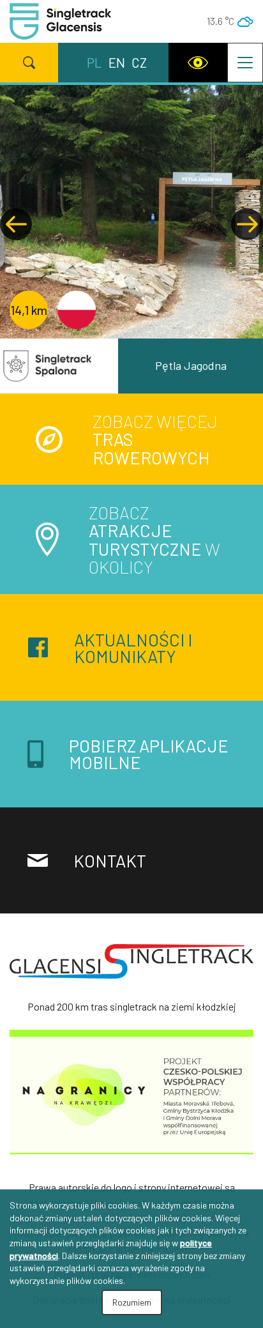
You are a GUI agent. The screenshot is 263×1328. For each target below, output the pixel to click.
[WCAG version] (198, 62)
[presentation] (16, 224)
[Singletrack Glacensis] (131, 966)
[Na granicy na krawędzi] (131, 1095)
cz (139, 62)
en (117, 62)
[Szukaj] (29, 62)
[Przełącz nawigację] (245, 62)
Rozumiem (131, 1302)
